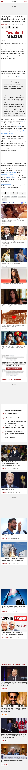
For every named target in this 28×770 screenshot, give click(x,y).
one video (23, 121)
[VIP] (25, 1)
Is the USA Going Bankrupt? (12, 413)
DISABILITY (7, 196)
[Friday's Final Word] (14, 525)
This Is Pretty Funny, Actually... (12, 417)
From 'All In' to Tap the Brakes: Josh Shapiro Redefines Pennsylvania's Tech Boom (14, 433)
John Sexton (4, 563)
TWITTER (4, 199)
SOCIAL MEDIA (22, 196)
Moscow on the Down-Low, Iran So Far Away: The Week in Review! (14, 633)
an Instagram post (14, 124)
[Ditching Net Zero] (14, 480)
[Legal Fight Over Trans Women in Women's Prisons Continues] (14, 597)
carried (19, 126)
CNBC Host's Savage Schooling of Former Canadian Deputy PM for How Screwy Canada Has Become (13, 735)
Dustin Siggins (6, 24)
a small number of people (10, 172)
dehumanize (4, 174)
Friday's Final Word (10, 437)
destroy (11, 174)
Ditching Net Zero (8, 489)
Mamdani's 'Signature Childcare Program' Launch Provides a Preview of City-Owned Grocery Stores (13, 709)
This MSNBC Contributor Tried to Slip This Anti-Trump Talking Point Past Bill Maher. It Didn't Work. (14, 683)
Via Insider (20, 77)
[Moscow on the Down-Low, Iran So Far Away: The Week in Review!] (14, 623)
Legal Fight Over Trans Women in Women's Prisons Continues (13, 607)
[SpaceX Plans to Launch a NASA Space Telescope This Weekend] (14, 549)
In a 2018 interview (6, 184)
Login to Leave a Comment (14, 368)
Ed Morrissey (5, 538)
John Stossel (5, 492)
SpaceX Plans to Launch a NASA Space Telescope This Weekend (13, 559)
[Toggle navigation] (2, 1)
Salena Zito (4, 468)
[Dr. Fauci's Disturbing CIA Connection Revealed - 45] (14, 751)
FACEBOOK (14, 196)
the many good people (12, 177)
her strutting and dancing (18, 130)
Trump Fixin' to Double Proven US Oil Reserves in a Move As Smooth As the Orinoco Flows (14, 427)
